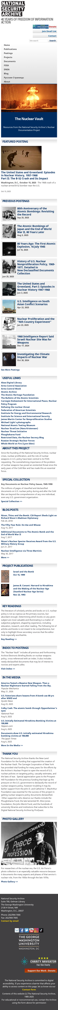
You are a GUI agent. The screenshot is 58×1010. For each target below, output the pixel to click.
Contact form (29, 989)
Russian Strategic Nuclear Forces (18, 440)
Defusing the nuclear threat (15, 407)
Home (7, 45)
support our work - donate (41, 970)
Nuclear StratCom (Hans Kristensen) (19, 428)
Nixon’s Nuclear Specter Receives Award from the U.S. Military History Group (28, 542)
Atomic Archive (9, 391)
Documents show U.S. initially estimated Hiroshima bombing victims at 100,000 (27, 734)
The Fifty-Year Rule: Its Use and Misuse (21, 524)
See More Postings (10, 369)
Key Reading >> (9, 639)
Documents (10, 61)
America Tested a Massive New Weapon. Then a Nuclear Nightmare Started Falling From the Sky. (26, 684)
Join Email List (49, 31)
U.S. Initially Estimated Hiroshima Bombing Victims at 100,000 (28, 722)
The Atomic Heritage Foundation (18, 394)
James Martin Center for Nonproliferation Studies (26, 419)
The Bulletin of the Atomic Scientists (19, 398)
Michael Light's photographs (15, 422)
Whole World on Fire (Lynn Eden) (18, 443)
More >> (5, 557)
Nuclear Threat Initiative (14, 431)
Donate (52, 26)
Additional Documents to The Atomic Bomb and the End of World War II (27, 533)
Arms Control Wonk (11, 388)
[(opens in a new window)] (17, 931)
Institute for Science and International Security (25, 416)
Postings (8, 53)
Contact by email (10, 920)
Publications (10, 49)
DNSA (6, 69)
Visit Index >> (8, 668)
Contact (52, 35)
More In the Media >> (12, 745)
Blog (6, 73)
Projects (8, 57)
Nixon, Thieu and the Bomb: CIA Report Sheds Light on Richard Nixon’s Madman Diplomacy (29, 516)
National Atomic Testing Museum (18, 425)
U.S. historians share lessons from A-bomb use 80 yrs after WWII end (27, 697)
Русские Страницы (14, 77)
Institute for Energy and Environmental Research (26, 413)
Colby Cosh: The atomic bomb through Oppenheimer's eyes (29, 709)
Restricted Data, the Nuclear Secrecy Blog (22, 437)
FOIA (6, 65)
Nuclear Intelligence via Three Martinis (21, 550)
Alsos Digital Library (11, 382)
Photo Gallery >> (9, 881)
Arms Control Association (14, 385)
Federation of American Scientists (18, 410)
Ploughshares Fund (11, 434)
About (7, 81)
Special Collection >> (11, 501)
